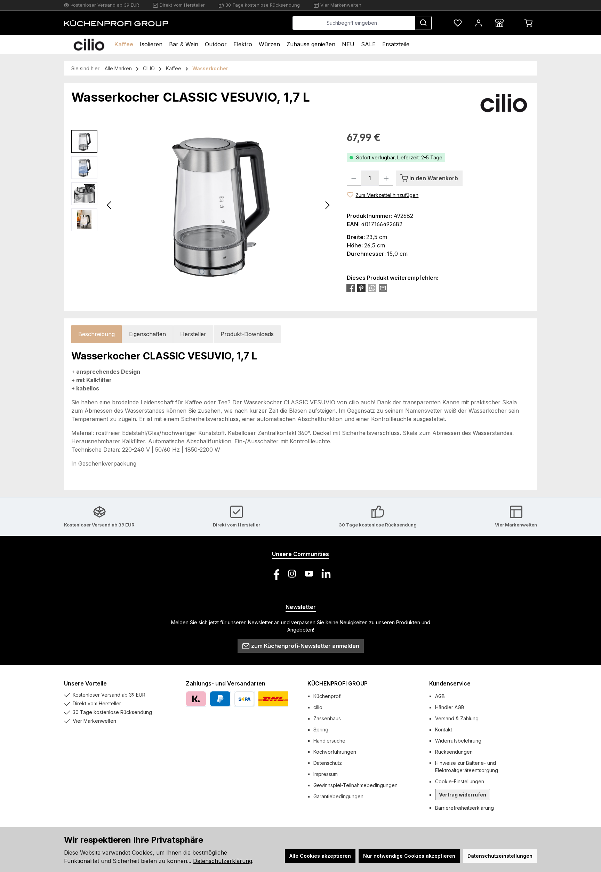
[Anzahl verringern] (354, 178)
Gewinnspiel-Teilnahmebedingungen (355, 785)
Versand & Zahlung (457, 718)
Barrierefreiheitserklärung (464, 808)
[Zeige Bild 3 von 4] (224, 272)
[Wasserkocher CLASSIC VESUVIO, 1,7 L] (218, 205)
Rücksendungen (454, 752)
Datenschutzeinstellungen (499, 856)
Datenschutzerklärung (222, 860)
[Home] (89, 44)
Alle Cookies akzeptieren (320, 856)
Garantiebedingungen (338, 796)
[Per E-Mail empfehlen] (383, 288)
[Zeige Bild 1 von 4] (202, 272)
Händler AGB (449, 707)
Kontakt (443, 729)
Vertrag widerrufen (462, 795)
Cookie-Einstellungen (459, 781)
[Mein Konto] (478, 23)
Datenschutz (327, 763)
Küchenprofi (327, 696)
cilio (317, 707)
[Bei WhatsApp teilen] (372, 288)
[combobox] (354, 23)
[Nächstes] (327, 205)
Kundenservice (450, 683)
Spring (320, 729)
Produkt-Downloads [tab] (247, 334)
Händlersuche (329, 741)
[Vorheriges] (109, 205)
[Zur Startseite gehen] (116, 23)
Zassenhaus (327, 718)
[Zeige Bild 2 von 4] (213, 272)
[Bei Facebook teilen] (350, 288)
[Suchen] (423, 23)
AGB (440, 696)
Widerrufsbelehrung (458, 741)
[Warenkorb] (528, 23)
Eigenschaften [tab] (147, 334)
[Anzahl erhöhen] (386, 178)
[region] (202, 205)
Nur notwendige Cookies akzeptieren (409, 856)
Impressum (325, 774)
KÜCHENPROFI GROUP (337, 683)
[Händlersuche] (499, 23)
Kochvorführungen (334, 752)
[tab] (96, 334)
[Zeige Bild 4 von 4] (235, 272)
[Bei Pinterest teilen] (361, 288)
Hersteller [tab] (193, 334)
